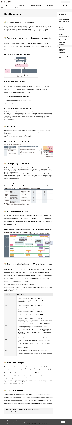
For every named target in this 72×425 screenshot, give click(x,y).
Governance (12, 7)
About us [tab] (22, 5)
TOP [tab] (7, 5)
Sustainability (6, 7)
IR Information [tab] (65, 5)
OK (63, 422)
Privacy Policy (10, 423)
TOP (2, 7)
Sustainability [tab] (50, 5)
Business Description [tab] (36, 5)
